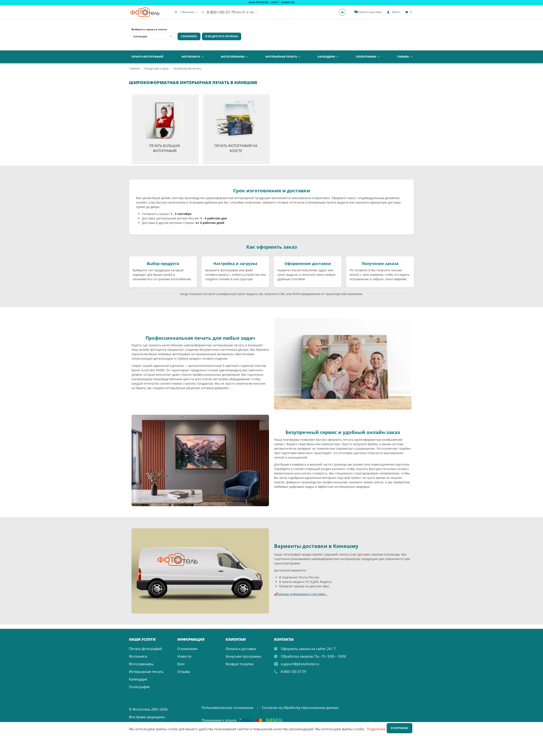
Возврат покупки (239, 664)
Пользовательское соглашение (227, 707)
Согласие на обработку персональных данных (300, 707)
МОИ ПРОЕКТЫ (259, 2)
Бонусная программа (243, 656)
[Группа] (343, 12)
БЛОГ (274, 2)
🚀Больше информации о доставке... (301, 594)
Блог (181, 664)
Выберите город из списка (149, 29)
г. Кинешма (187, 12)
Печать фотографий (147, 56)
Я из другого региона (221, 36)
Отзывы (183, 671)
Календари (326, 56)
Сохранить (189, 36)
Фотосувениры (233, 56)
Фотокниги (191, 56)
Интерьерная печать (281, 56)
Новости (184, 656)
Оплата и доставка (241, 648)
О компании (187, 648)
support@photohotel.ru (300, 664)
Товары (403, 56)
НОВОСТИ (287, 2)
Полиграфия (366, 56)
